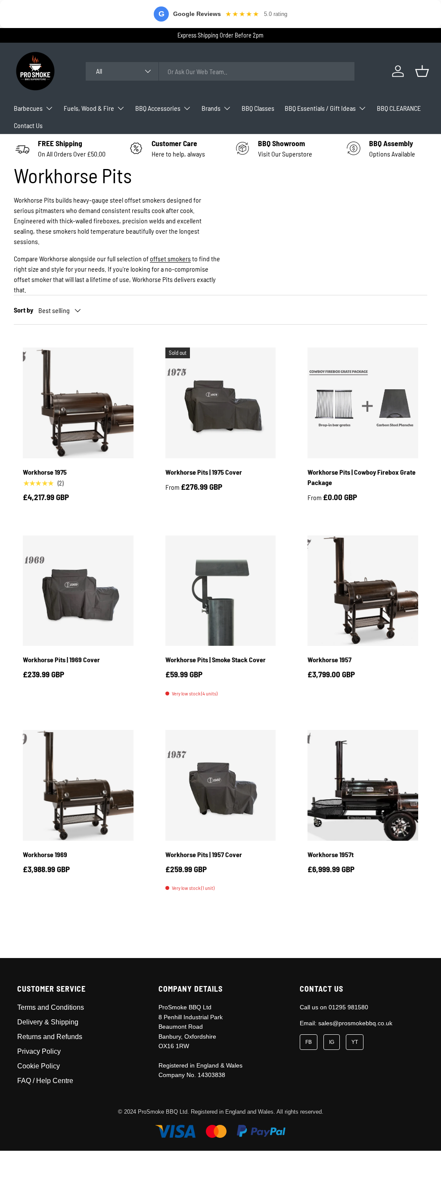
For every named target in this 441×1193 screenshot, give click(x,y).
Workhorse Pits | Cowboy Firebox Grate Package (361, 477)
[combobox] (220, 71)
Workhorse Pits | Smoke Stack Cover (215, 659)
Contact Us (28, 125)
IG (331, 1042)
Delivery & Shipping (47, 1022)
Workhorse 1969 (45, 854)
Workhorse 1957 (329, 659)
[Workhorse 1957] (362, 590)
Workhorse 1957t (330, 854)
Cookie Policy (38, 1066)
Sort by (23, 310)
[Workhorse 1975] (78, 403)
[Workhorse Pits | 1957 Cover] (220, 785)
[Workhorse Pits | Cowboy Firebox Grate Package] (362, 403)
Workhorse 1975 (45, 472)
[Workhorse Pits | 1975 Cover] (220, 403)
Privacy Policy (39, 1051)
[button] (422, 71)
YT (354, 1042)
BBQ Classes (258, 108)
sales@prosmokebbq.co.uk (355, 1023)
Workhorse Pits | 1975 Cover (203, 472)
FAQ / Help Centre (45, 1080)
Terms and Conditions (50, 1007)
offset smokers (170, 258)
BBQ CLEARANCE (399, 108)
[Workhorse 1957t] (362, 785)
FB (308, 1042)
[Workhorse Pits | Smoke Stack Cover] (220, 590)
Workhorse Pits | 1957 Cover (203, 854)
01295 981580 (348, 1007)
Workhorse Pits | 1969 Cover (61, 659)
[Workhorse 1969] (78, 785)
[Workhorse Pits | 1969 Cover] (78, 590)
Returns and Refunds (49, 1036)
